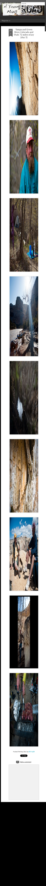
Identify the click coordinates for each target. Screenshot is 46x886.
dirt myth (32, 751)
